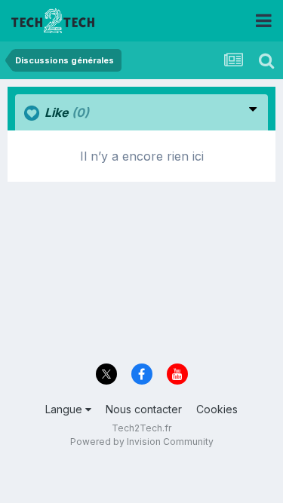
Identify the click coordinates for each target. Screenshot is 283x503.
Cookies (217, 409)
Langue (65, 409)
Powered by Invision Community (142, 441)
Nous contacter (144, 409)
